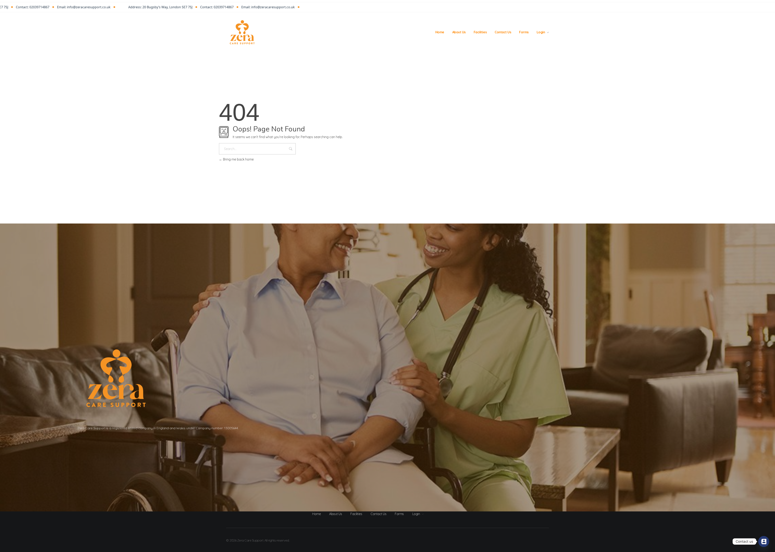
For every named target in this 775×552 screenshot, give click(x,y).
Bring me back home (238, 159)
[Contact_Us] (763, 541)
